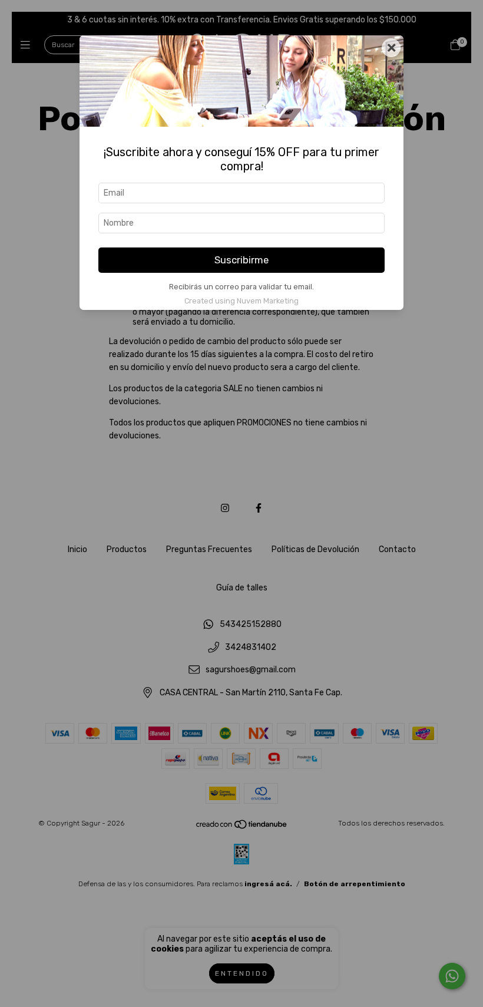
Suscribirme (241, 260)
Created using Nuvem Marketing (241, 300)
